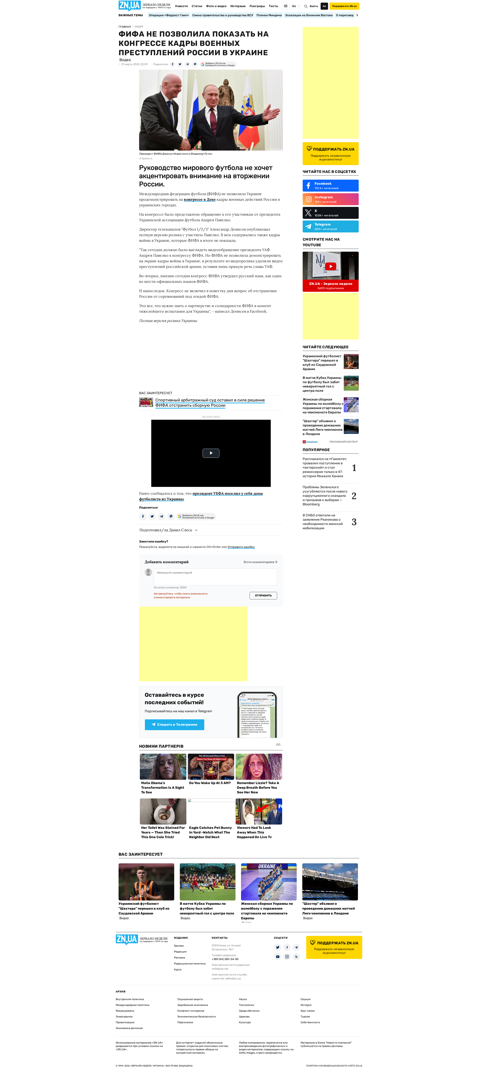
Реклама (179, 957)
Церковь (244, 1016)
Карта (177, 969)
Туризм (305, 1016)
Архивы (179, 945)
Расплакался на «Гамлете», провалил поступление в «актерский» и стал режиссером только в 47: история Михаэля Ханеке (325, 467)
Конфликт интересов (190, 1010)
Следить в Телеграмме (177, 725)
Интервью (238, 6)
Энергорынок (124, 1016)
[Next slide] (356, 15)
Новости (181, 6)
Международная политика (132, 1005)
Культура (245, 1022)
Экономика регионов (129, 1028)
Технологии (246, 1005)
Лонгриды (257, 6)
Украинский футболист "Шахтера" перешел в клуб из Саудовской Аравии (322, 362)
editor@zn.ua (233, 978)
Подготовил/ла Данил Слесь (165, 530)
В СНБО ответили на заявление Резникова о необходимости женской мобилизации (323, 521)
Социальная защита (190, 999)
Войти (314, 6)
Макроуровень (125, 1010)
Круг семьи (308, 1010)
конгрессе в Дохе (200, 199)
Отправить (263, 595)
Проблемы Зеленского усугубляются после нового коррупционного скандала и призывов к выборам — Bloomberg (325, 495)
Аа (324, 6)
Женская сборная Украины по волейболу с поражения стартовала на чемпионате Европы (323, 405)
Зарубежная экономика (192, 1005)
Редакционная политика (190, 963)
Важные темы (131, 15)
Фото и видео (216, 6)
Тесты (273, 6)
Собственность (310, 1022)
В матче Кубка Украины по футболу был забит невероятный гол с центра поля (322, 384)
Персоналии (185, 1022)
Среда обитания (249, 1010)
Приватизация (125, 1022)
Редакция (180, 951)
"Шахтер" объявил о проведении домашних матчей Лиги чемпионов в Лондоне (323, 427)
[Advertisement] (193, 644)
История (306, 1005)
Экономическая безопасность (196, 1016)
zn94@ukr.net (220, 968)
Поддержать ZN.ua (344, 6)
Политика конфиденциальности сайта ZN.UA (334, 1065)
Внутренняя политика (130, 999)
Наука (243, 999)
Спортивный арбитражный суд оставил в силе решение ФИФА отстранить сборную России (210, 403)
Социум (306, 999)
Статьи (197, 6)
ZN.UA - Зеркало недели (330, 284)
